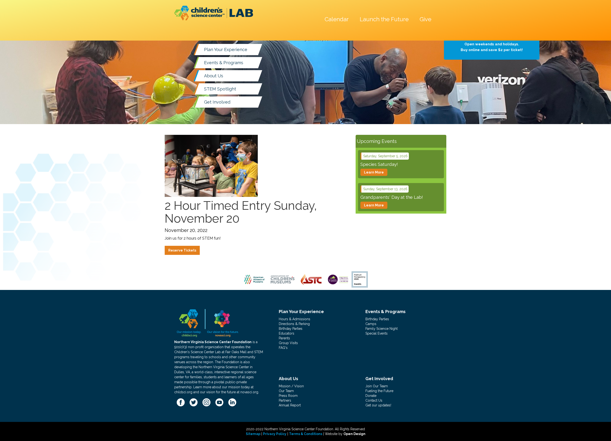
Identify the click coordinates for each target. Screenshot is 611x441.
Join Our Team (376, 386)
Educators (286, 333)
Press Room (288, 396)
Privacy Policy (274, 434)
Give (425, 19)
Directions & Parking (294, 324)
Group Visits (288, 343)
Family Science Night (381, 329)
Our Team (286, 391)
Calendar (337, 19)
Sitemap (253, 434)
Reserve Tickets (182, 250)
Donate (370, 396)
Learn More (374, 172)
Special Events (376, 333)
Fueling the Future (379, 391)
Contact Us (373, 400)
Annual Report (290, 405)
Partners (285, 400)
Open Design (354, 434)
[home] (213, 13)
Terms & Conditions (305, 434)
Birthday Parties (290, 329)
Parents (284, 338)
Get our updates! (378, 405)
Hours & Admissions (294, 319)
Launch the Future (384, 19)
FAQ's (283, 348)
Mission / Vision (291, 386)
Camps (370, 324)
